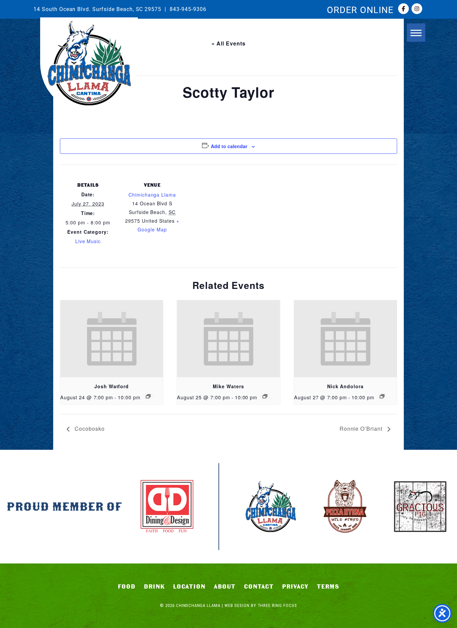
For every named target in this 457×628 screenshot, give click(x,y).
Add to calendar (229, 146)
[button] (416, 32)
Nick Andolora (345, 386)
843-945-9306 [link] (188, 8)
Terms (328, 587)
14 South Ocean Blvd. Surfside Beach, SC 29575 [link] (97, 8)
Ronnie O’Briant (362, 428)
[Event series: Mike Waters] (265, 396)
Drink (154, 587)
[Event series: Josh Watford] (148, 396)
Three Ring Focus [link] (277, 605)
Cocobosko (89, 428)
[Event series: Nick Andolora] (382, 396)
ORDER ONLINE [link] (360, 9)
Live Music (88, 241)
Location (189, 587)
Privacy (295, 587)
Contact (259, 587)
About (225, 587)
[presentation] (111, 338)
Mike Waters (228, 386)
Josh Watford (111, 386)
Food (126, 587)
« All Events (228, 43)
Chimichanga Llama (89, 63)
